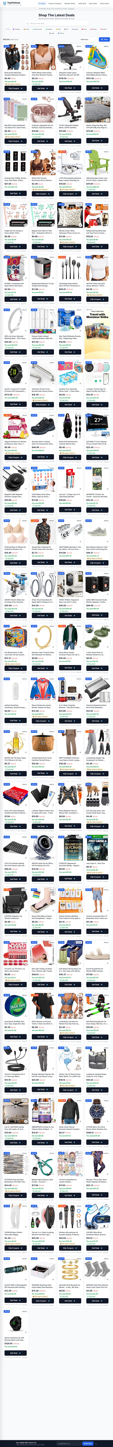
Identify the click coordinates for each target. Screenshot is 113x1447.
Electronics (38, 29)
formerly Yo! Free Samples (14, 5)
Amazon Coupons (54, 3)
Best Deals (93, 3)
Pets (59, 29)
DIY (67, 29)
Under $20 (82, 3)
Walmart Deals (69, 3)
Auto (52, 33)
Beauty (94, 29)
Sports (76, 29)
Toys (85, 29)
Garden (49, 29)
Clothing (17, 29)
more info (71, 8)
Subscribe (88, 1443)
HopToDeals (14, 2)
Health (104, 29)
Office (62, 33)
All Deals (42, 3)
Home (27, 29)
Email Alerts (104, 3)
